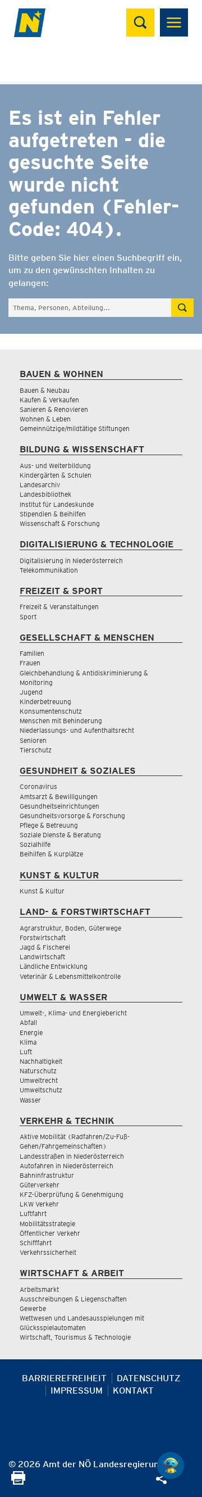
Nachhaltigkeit (41, 1061)
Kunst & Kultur (42, 891)
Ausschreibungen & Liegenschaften (73, 1299)
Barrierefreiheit (64, 1378)
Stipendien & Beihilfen (53, 514)
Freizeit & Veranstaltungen (59, 606)
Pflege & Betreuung (49, 825)
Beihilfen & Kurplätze (51, 854)
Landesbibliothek (45, 494)
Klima (28, 1042)
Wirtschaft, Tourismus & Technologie (75, 1337)
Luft (26, 1051)
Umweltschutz (41, 1090)
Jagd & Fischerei (45, 947)
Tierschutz (36, 750)
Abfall (28, 1022)
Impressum (76, 1390)
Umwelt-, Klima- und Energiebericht (73, 1013)
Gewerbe (33, 1308)
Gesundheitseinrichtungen (59, 806)
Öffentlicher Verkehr (50, 1233)
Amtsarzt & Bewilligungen (59, 796)
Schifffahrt (36, 1243)
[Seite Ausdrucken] (18, 1481)
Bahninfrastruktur (47, 1175)
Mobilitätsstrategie (47, 1223)
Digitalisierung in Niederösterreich (71, 560)
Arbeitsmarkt (39, 1289)
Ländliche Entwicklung (54, 966)
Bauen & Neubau (45, 390)
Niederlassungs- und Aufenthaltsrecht (77, 730)
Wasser (30, 1100)
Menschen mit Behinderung (61, 720)
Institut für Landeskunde (57, 504)
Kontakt (133, 1390)
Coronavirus (38, 786)
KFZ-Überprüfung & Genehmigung (71, 1194)
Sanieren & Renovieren (54, 409)
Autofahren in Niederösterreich (66, 1166)
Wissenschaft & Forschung (60, 523)
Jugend (31, 692)
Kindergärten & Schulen (55, 475)
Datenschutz (149, 1378)
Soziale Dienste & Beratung (60, 835)
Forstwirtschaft (43, 937)
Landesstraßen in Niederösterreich (72, 1156)
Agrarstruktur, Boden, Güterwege (70, 928)
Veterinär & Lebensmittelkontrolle (70, 976)
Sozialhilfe (35, 844)
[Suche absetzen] (182, 307)
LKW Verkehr (39, 1204)
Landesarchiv (40, 484)
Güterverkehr (39, 1185)
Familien (32, 653)
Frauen (30, 663)
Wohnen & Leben (45, 419)
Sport (28, 617)
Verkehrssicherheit (48, 1252)
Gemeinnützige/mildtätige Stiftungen (75, 428)
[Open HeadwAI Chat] (170, 1465)
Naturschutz (38, 1071)
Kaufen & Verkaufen (49, 400)
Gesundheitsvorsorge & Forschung (72, 815)
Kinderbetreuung (45, 701)
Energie (31, 1032)
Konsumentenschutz (51, 711)
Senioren (33, 740)
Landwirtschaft (42, 956)
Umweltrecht (39, 1080)
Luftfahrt (33, 1213)
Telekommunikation (49, 570)
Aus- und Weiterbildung (55, 465)
